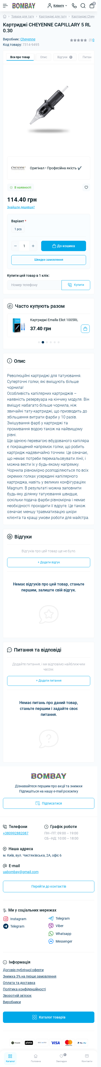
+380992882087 (15, 837)
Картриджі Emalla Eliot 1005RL (54, 320)
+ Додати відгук (49, 566)
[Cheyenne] (18, 168)
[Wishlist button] (86, 187)
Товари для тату (22, 16)
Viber (59, 930)
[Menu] (5, 5)
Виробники (12, 1006)
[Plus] (33, 246)
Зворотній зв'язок (17, 999)
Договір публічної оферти (23, 974)
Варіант (18, 221)
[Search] (83, 5)
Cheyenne (27, 39)
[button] (39, 346)
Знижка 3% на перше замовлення (29, 980)
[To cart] (81, 332)
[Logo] (24, 5)
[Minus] (15, 246)
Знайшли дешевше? (21, 207)
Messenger (64, 945)
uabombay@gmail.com (20, 876)
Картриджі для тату (53, 16)
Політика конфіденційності (24, 993)
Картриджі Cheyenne (86, 16)
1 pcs (18, 229)
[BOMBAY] (48, 780)
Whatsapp (63, 938)
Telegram (63, 922)
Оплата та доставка (19, 987)
